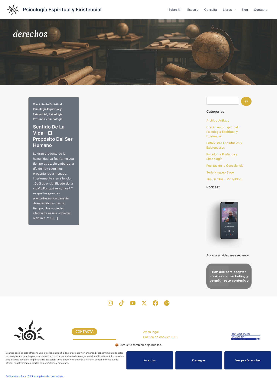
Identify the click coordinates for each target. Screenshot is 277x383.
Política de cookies (16, 376)
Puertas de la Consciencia (224, 165)
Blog (245, 9)
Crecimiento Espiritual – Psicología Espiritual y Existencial (223, 131)
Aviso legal (58, 376)
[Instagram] (110, 303)
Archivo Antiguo (217, 120)
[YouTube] (133, 303)
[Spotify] (167, 303)
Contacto (260, 9)
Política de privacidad (39, 376)
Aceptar (150, 360)
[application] (234, 9)
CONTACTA (84, 331)
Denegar (198, 360)
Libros (227, 9)
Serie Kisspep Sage (220, 172)
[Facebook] (155, 303)
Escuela (192, 9)
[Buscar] (246, 101)
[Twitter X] (144, 303)
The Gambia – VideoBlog (224, 179)
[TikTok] (121, 303)
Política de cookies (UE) (160, 337)
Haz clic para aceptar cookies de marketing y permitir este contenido (229, 276)
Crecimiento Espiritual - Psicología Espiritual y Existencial (48, 109)
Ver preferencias (248, 360)
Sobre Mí (174, 9)
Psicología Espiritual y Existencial (62, 9)
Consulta (210, 9)
